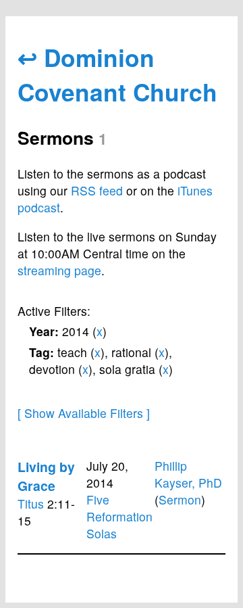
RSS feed (97, 190)
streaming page (59, 270)
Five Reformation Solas (119, 516)
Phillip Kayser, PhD (188, 474)
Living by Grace (46, 476)
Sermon (180, 499)
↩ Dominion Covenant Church (117, 74)
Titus (31, 503)
